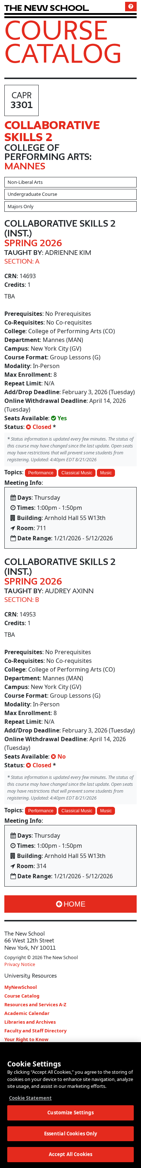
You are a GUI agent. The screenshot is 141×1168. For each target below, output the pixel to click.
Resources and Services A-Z (35, 1004)
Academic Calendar (27, 1013)
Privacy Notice (19, 964)
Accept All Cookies (70, 1154)
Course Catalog (63, 41)
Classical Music (76, 472)
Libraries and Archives (30, 1022)
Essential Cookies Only (70, 1133)
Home (74, 904)
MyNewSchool (20, 987)
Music (106, 472)
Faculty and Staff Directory (35, 1030)
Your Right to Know (26, 1039)
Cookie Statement (30, 1098)
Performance (41, 472)
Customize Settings (70, 1112)
